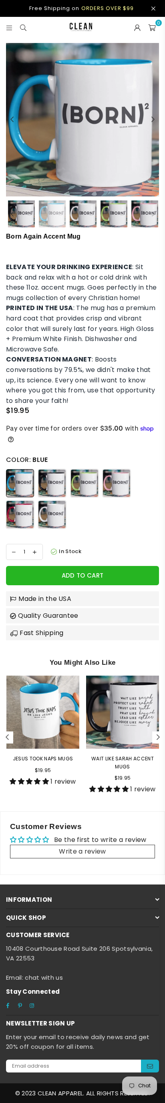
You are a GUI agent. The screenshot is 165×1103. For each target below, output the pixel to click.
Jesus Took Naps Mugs (43, 758)
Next (153, 120)
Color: (27, 459)
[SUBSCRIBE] (150, 1066)
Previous (12, 120)
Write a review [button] (82, 851)
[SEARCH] (23, 27)
